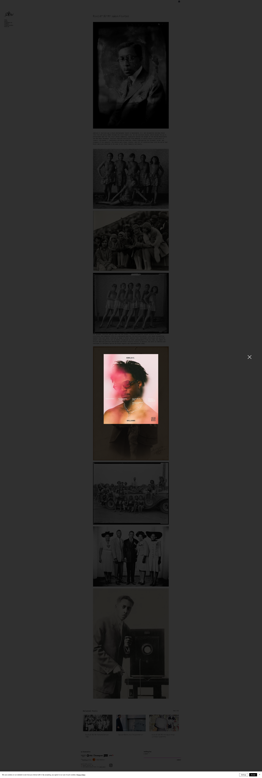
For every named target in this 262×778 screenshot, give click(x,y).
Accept (253, 775)
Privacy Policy (80, 775)
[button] (249, 357)
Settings (243, 775)
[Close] (259, 774)
